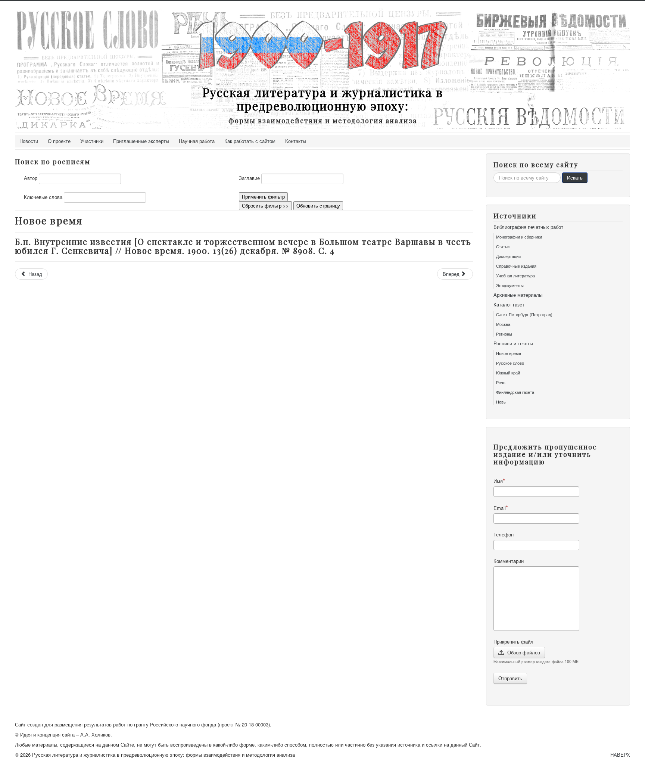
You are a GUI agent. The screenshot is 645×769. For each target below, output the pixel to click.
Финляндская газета (515, 392)
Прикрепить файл (513, 641)
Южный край (508, 373)
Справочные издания (516, 266)
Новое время (508, 353)
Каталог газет (508, 304)
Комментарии (508, 561)
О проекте (59, 140)
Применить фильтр (263, 196)
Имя (498, 481)
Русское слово (510, 363)
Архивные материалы (517, 295)
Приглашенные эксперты (141, 140)
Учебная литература (515, 275)
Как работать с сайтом (249, 140)
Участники (91, 140)
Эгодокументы (510, 285)
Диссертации (508, 256)
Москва (503, 324)
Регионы (504, 334)
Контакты (295, 140)
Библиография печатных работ (528, 227)
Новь (501, 402)
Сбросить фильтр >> (265, 205)
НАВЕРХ (620, 754)
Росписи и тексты (513, 343)
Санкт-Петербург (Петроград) (524, 314)
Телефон (503, 534)
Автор (30, 178)
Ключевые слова (43, 197)
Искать (575, 177)
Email (499, 507)
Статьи (503, 246)
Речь (500, 382)
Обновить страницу (318, 205)
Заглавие (249, 178)
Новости (28, 140)
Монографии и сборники (519, 237)
